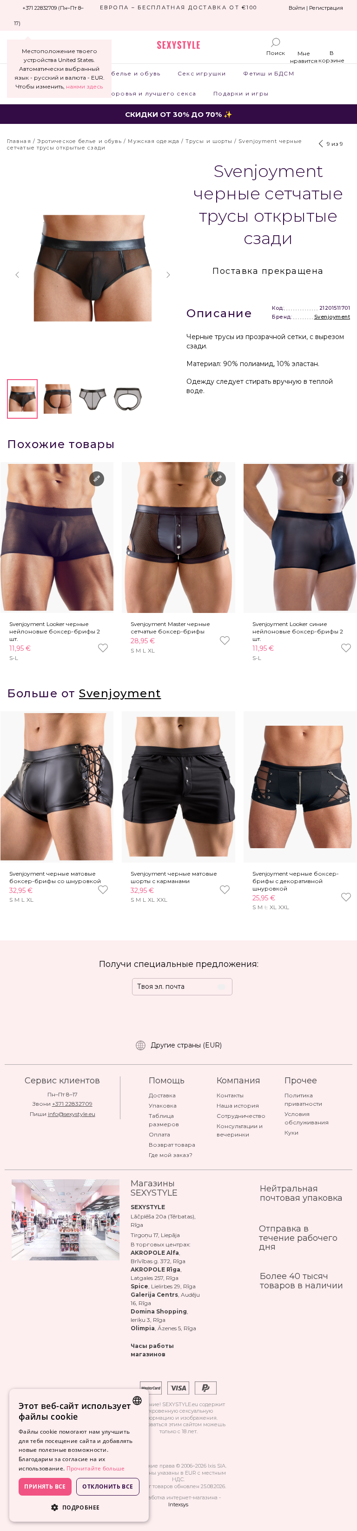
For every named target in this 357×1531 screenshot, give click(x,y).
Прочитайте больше (95, 1468)
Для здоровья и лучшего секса (142, 93)
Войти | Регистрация (316, 8)
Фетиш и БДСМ (268, 73)
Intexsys (178, 1504)
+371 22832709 (72, 1103)
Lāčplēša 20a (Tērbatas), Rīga (163, 1220)
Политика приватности (303, 1099)
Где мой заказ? (170, 1154)
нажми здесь (84, 86)
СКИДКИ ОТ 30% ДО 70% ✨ (178, 114)
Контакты (230, 1095)
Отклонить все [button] (107, 1486)
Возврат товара (172, 1144)
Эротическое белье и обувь (111, 73)
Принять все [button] (45, 1486)
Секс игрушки (202, 73)
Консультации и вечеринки (240, 1130)
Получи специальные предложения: (178, 964)
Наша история (238, 1105)
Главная (19, 141)
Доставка (162, 1095)
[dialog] (79, 1455)
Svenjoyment (332, 316)
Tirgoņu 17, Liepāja (155, 1235)
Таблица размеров (164, 1120)
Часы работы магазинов (152, 1350)
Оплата (159, 1134)
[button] (17, 275)
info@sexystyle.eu (71, 1113)
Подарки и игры (241, 93)
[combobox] (137, 1400)
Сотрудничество (241, 1115)
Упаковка (163, 1105)
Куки (291, 1132)
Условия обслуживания (306, 1118)
